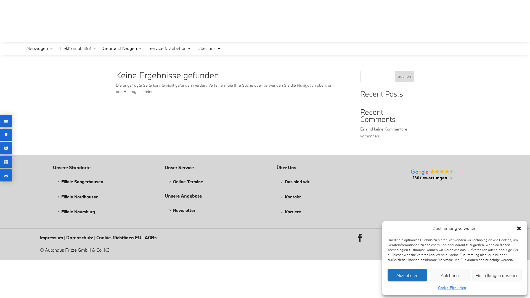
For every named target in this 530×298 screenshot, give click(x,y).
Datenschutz (80, 237)
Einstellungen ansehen (497, 275)
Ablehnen (450, 275)
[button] (519, 228)
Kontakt (293, 196)
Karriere (293, 211)
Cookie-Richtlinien (452, 287)
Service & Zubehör (167, 48)
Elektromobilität (75, 48)
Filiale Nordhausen (80, 196)
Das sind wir (297, 181)
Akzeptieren (407, 275)
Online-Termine (188, 181)
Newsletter (184, 210)
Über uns (206, 48)
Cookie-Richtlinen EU (118, 237)
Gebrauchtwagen (120, 48)
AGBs (151, 237)
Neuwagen (37, 48)
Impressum (52, 237)
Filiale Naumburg (78, 211)
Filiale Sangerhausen (82, 181)
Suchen (404, 76)
